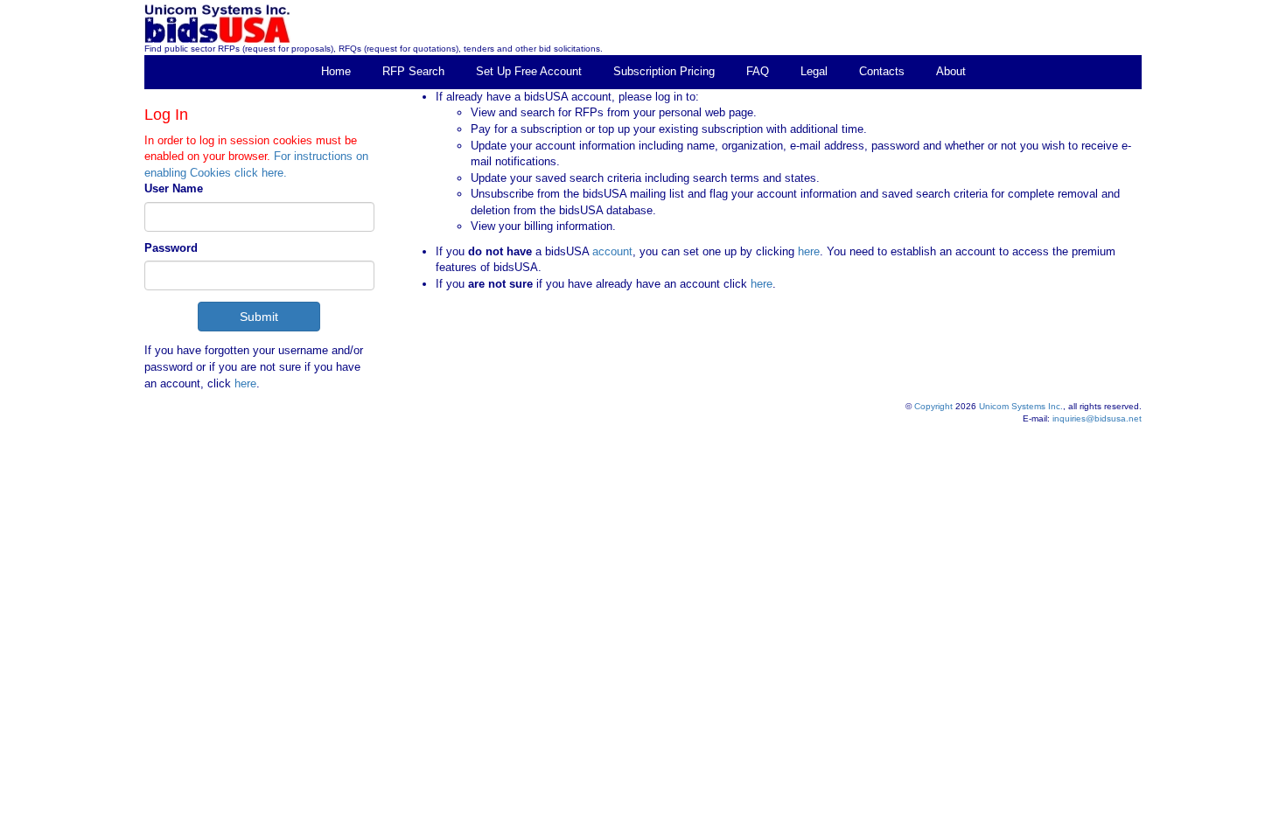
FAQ (757, 71)
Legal (814, 71)
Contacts (882, 71)
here (245, 383)
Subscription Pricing (664, 71)
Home (336, 71)
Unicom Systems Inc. (1021, 406)
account (611, 251)
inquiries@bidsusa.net (1097, 418)
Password (171, 247)
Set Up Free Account (529, 71)
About (951, 71)
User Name (173, 188)
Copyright (933, 406)
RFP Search (413, 71)
